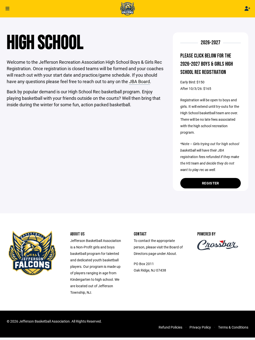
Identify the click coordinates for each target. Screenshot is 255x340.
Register (210, 183)
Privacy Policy (200, 327)
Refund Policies (170, 327)
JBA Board (139, 81)
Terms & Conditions (233, 327)
